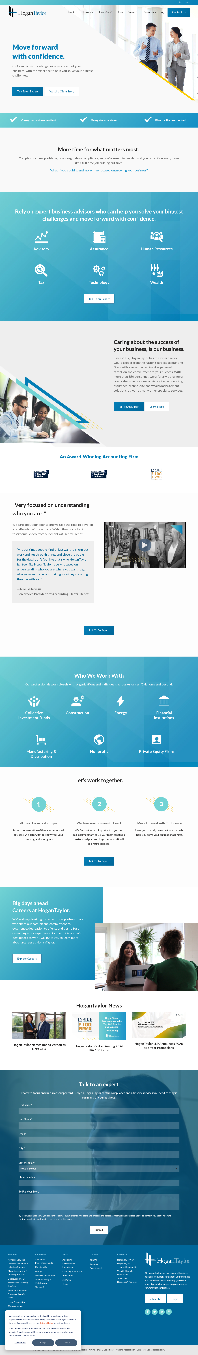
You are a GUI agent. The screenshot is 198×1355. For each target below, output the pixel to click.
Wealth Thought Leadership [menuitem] (125, 1273)
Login (174, 1299)
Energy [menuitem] (38, 1271)
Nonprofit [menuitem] (40, 1287)
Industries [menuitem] (104, 12)
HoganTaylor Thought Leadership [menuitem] (127, 1265)
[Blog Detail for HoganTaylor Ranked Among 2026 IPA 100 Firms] (99, 1026)
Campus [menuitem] (94, 1264)
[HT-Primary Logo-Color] (27, 12)
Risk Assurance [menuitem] (15, 1306)
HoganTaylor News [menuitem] (126, 1259)
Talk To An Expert (27, 91)
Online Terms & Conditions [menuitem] (101, 1350)
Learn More (156, 406)
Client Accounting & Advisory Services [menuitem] (17, 1273)
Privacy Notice (46, 1323)
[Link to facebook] (148, 1312)
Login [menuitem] (187, 2)
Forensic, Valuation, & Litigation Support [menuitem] (18, 1265)
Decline (66, 1342)
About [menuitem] (71, 12)
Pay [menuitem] (181, 2)
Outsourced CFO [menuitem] (16, 1278)
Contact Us (179, 12)
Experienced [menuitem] (96, 1268)
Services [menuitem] (87, 12)
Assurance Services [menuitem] (17, 1290)
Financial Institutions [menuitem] (45, 1275)
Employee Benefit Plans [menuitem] (16, 1296)
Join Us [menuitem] (93, 1259)
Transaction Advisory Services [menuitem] (18, 1284)
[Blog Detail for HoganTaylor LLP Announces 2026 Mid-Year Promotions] (159, 1025)
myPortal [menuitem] (66, 1279)
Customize (20, 1342)
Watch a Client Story (62, 91)
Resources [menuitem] (149, 12)
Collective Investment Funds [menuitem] (44, 1261)
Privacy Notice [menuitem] (80, 1350)
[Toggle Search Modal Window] (162, 12)
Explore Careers (27, 958)
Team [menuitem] (120, 12)
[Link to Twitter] (155, 1312)
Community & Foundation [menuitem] (69, 1265)
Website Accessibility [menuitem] (125, 1350)
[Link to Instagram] (169, 1312)
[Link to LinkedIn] (162, 1312)
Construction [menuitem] (41, 1267)
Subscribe (155, 1299)
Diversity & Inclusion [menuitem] (72, 1271)
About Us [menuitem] (67, 1259)
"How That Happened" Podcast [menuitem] (127, 1280)
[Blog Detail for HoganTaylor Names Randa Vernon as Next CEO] (39, 1025)
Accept (43, 1342)
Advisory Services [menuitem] (16, 1259)
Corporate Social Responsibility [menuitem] (151, 1350)
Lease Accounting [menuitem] (16, 1302)
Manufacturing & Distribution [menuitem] (43, 1281)
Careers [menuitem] (131, 12)
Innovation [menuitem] (67, 1275)
